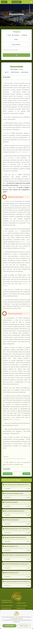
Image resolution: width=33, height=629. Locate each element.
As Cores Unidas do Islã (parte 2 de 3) (13, 493)
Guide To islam (21, 603)
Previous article (7, 473)
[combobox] (16, 39)
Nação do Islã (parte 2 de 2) (11, 572)
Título (9, 35)
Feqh (18, 600)
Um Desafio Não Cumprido (10, 502)
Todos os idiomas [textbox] (16, 44)
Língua (4, 2)
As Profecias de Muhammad (11, 520)
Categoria (24, 35)
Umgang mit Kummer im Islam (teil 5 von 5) (15, 537)
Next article (26, 473)
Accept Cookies (9, 625)
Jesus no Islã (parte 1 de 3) (11, 546)
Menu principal (16, 2)
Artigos (21, 69)
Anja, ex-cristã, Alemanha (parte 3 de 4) (14, 511)
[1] (19, 129)
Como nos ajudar (22, 605)
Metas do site (21, 608)
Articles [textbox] (16, 39)
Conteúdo (16, 35)
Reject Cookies (24, 625)
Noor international (7, 605)
